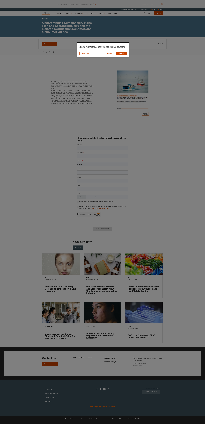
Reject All (109, 53)
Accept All (121, 53)
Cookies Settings (85, 53)
